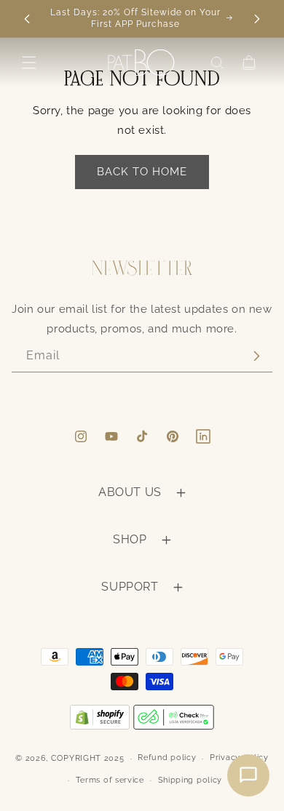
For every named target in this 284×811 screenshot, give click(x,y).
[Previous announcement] (27, 19)
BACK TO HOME (142, 171)
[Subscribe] (256, 356)
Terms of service (110, 780)
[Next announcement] (257, 19)
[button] (29, 63)
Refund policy (167, 757)
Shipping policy (190, 780)
